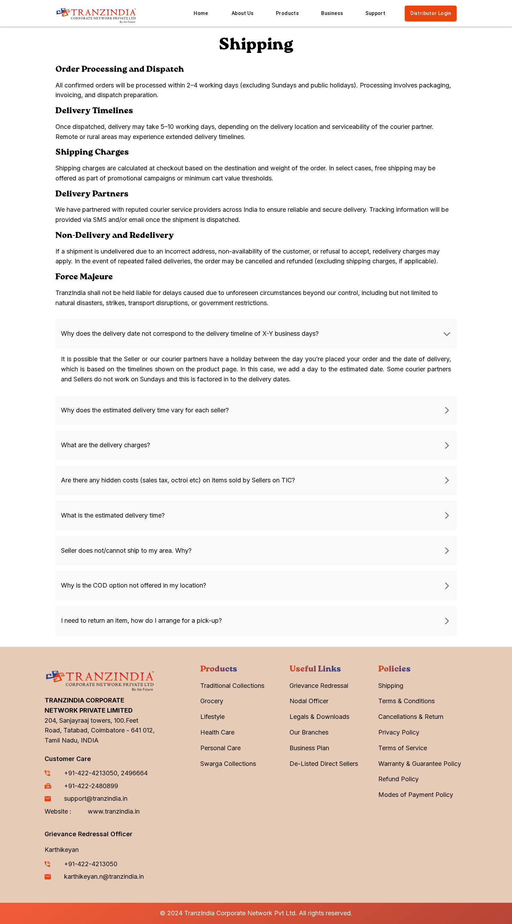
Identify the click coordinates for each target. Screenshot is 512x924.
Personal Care (220, 748)
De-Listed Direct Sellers (323, 763)
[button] (256, 334)
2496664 (134, 773)
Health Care (217, 732)
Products (287, 13)
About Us (243, 13)
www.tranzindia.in (114, 811)
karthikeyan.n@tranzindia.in (104, 876)
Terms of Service (402, 748)
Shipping (390, 685)
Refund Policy (398, 779)
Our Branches (308, 732)
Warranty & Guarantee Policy (419, 763)
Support (375, 13)
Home (201, 13)
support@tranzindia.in (95, 798)
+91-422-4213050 (90, 773)
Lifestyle (212, 716)
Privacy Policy (398, 732)
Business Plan (309, 748)
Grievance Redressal (318, 685)
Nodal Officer (308, 701)
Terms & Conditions (406, 701)
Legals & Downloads (319, 716)
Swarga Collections (228, 763)
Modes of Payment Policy (415, 794)
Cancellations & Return (410, 716)
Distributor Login (430, 13)
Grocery (211, 701)
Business (332, 13)
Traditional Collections (232, 685)
